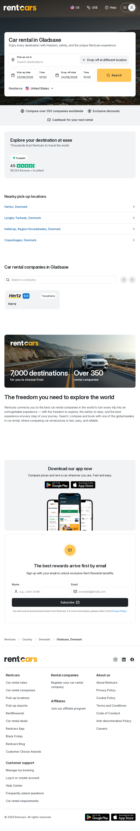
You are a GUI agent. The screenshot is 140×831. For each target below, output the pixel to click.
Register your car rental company (67, 685)
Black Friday (14, 736)
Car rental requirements (22, 801)
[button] (22, 158)
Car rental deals (17, 721)
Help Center (14, 785)
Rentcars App (15, 728)
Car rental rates (16, 682)
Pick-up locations (17, 698)
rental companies (86, 379)
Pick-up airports (17, 705)
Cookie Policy (105, 698)
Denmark (44, 639)
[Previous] (123, 279)
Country (27, 639)
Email (74, 584)
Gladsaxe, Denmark (69, 639)
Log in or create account (22, 778)
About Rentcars (106, 682)
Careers (101, 728)
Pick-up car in (24, 57)
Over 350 (88, 373)
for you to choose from (26, 379)
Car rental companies (20, 690)
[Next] (132, 279)
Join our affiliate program (68, 708)
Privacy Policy (119, 611)
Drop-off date (68, 72)
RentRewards (15, 713)
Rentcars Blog (15, 744)
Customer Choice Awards (23, 751)
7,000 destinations (39, 373)
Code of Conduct (108, 713)
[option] (70, 206)
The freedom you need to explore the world (59, 397)
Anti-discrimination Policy (113, 721)
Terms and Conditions (111, 705)
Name (15, 584)
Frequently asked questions (25, 793)
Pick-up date (24, 72)
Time (42, 72)
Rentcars (10, 639)
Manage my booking (20, 770)
